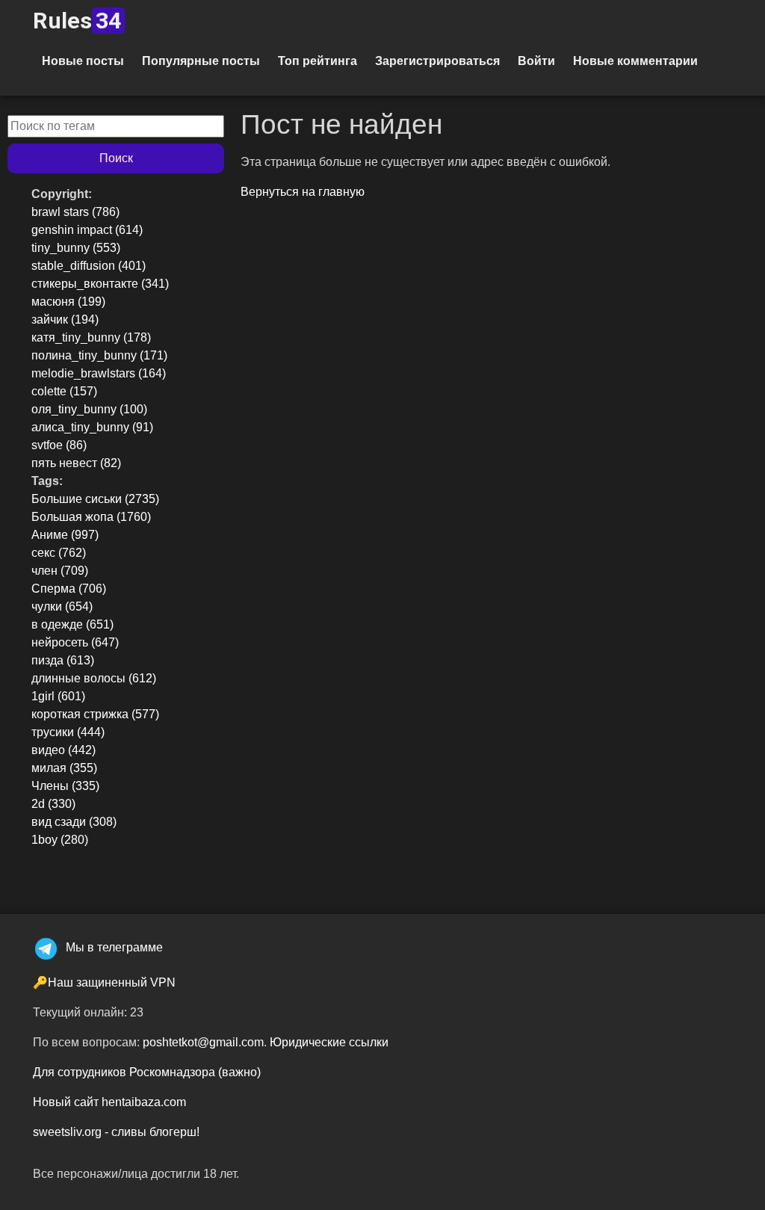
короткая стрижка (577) (95, 714)
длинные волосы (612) (93, 678)
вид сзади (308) (74, 821)
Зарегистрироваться (437, 61)
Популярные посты (201, 61)
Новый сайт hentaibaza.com (109, 1102)
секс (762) (58, 552)
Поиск (116, 158)
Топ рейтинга (317, 61)
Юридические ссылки (329, 1042)
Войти (536, 61)
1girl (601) (58, 696)
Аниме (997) (65, 534)
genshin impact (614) (87, 229)
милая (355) (64, 768)
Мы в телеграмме (114, 947)
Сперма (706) (68, 588)
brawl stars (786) (75, 212)
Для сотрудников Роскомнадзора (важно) (147, 1072)
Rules (77, 20)
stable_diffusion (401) (88, 265)
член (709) (59, 570)
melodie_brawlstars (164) (98, 373)
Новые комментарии (635, 61)
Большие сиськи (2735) (95, 499)
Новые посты (83, 61)
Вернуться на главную (303, 191)
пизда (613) (62, 660)
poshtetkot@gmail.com (203, 1042)
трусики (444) (68, 732)
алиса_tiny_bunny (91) (92, 427)
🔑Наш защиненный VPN (104, 982)
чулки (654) (62, 606)
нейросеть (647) (75, 642)
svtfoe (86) (59, 445)
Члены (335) (65, 786)
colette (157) (64, 391)
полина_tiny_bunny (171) (99, 355)
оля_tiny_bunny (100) (89, 409)
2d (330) (53, 803)
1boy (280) (59, 839)
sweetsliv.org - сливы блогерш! (116, 1132)
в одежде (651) (72, 624)
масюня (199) (68, 301)
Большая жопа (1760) (91, 516)
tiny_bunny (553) (75, 247)
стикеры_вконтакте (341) (100, 283)
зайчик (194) (65, 319)
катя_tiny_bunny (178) (91, 337)
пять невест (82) (76, 463)
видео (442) (63, 750)
